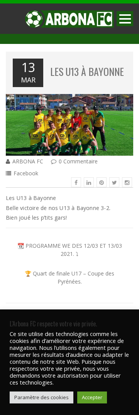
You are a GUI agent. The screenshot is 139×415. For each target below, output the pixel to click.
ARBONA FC (27, 161)
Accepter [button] (92, 397)
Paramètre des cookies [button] (41, 397)
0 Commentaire (78, 161)
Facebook (26, 173)
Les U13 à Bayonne (87, 71)
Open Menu (125, 18)
